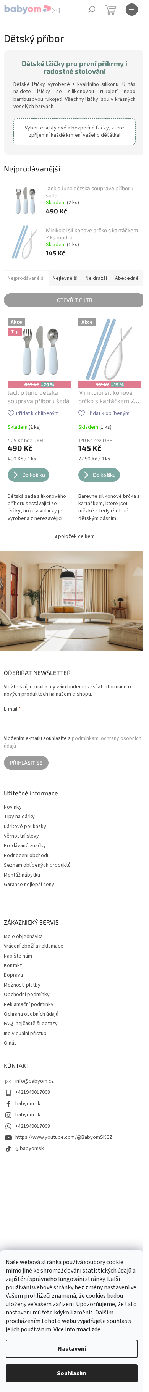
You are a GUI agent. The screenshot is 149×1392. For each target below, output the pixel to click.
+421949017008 (32, 1092)
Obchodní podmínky (27, 994)
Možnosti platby (22, 985)
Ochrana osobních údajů (31, 1014)
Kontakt (13, 965)
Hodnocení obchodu (27, 855)
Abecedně (127, 278)
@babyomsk (29, 1148)
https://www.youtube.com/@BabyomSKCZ (63, 1137)
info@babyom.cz (34, 1081)
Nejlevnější (65, 278)
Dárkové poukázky (25, 826)
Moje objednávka (23, 936)
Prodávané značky (25, 845)
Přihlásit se (26, 762)
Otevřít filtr (74, 300)
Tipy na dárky (19, 816)
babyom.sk (27, 1104)
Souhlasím (71, 1373)
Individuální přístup (25, 1033)
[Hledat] (91, 9)
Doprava (13, 975)
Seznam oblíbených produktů (37, 865)
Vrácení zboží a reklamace (33, 946)
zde (95, 1329)
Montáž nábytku (22, 875)
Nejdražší (96, 278)
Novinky (13, 807)
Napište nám (18, 956)
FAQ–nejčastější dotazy (31, 1023)
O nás (10, 1043)
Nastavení (72, 1349)
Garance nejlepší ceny (29, 884)
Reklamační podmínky (28, 1004)
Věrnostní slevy (21, 836)
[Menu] (131, 9)
